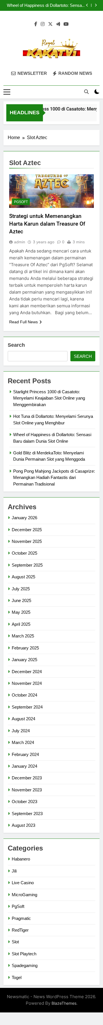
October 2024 (24, 695)
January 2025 (24, 659)
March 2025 (23, 635)
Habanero (21, 858)
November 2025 (27, 541)
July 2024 (21, 730)
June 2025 (21, 600)
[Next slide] (96, 5)
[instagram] (42, 24)
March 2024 (23, 742)
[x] (50, 24)
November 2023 (27, 789)
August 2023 (23, 825)
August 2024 (23, 718)
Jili (14, 870)
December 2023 (27, 777)
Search (16, 345)
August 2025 (23, 576)
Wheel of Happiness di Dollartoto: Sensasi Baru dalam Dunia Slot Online (46, 5)
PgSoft (21, 202)
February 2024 (25, 754)
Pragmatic (21, 918)
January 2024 (24, 766)
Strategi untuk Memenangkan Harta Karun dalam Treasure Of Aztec (47, 224)
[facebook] (36, 24)
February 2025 (25, 647)
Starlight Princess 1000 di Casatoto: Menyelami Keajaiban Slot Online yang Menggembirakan (49, 398)
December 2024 (27, 671)
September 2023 (27, 813)
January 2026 (24, 517)
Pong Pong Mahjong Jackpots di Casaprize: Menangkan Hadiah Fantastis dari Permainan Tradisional (54, 477)
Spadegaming (24, 965)
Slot (15, 941)
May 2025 (21, 612)
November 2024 (27, 683)
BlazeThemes (64, 1003)
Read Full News (23, 322)
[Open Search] (86, 91)
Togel (16, 977)
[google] (58, 24)
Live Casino (23, 882)
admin (19, 242)
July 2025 (21, 588)
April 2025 (21, 624)
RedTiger (20, 930)
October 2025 (24, 553)
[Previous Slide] (87, 5)
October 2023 (24, 801)
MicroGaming (24, 894)
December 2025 (27, 529)
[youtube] (66, 24)
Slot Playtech (24, 953)
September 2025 (27, 565)
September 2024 (27, 707)
